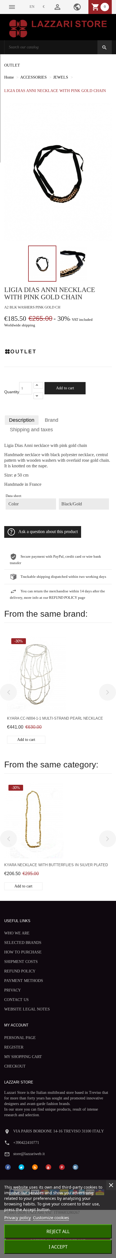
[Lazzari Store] (58, 28)
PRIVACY (12, 990)
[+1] (38, 385)
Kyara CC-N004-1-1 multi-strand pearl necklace (55, 718)
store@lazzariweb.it (29, 1154)
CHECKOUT (15, 1066)
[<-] (8, 692)
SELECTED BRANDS (22, 943)
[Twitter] (21, 1167)
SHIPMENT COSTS (21, 962)
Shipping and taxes (31, 429)
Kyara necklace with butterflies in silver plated (56, 865)
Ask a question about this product (48, 531)
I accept (58, 1247)
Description (21, 420)
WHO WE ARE (17, 933)
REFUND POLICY (19, 971)
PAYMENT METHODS (23, 981)
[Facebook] (8, 1167)
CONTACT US (16, 1000)
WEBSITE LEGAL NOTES (27, 1009)
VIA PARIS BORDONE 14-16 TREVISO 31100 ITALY (58, 1131)
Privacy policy (17, 1217)
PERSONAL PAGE (20, 1038)
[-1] (38, 396)
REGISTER (13, 1047)
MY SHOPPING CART (23, 1057)
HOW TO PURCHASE (23, 952)
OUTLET (12, 65)
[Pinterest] (62, 1167)
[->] (107, 692)
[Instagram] (75, 1167)
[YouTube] (48, 1167)
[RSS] (35, 1167)
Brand (51, 420)
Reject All (58, 1231)
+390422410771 (26, 1143)
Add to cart (65, 388)
